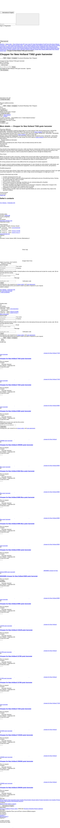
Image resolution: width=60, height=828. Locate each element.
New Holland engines (51, 46)
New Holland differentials (45, 49)
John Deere (52, 44)
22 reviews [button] (3, 219)
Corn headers (52, 800)
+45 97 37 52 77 (16, 232)
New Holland (7, 114)
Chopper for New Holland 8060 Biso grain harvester (17, 471)
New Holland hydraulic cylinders (8, 48)
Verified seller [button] (3, 214)
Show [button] (10, 227)
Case (26, 44)
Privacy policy (14, 808)
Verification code (27, 281)
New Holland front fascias (21, 46)
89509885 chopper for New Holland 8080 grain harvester (19, 576)
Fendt (44, 44)
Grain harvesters (12, 800)
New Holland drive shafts (36, 48)
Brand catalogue (38, 808)
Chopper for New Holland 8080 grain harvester (15, 411)
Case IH (30, 44)
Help (6, 803)
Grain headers (20, 800)
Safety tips (2, 195)
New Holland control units (15, 49)
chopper (5, 116)
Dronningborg (39, 44)
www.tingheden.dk (5, 234)
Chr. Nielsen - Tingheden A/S (7, 202)
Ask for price (4, 110)
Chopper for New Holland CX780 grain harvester (16, 656)
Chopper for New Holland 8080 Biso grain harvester (17, 497)
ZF (6, 45)
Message (17, 277)
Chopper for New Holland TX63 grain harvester (15, 358)
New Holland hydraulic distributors (37, 46)
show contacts (38, 132)
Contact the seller (5, 99)
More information (4, 314)
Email (17, 274)
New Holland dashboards (50, 48)
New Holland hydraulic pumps (30, 49)
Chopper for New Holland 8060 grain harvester (15, 550)
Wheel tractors (4, 800)
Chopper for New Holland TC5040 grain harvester (16, 735)
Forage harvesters (44, 800)
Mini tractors (8, 801)
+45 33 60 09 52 (16, 227)
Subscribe (3, 426)
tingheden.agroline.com (6, 220)
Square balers (35, 800)
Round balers (28, 800)
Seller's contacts (12, 803)
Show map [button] (25, 249)
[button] (30, 33)
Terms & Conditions (5, 808)
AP (23, 44)
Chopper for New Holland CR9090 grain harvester (16, 445)
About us (2, 803)
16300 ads (7, 215)
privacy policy (20, 284)
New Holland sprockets (42, 45)
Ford (47, 44)
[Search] (27, 19)
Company (18, 268)
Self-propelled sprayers (17, 801)
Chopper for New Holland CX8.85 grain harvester (16, 630)
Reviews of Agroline (29, 808)
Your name (19, 266)
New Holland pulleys (8, 46)
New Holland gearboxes (23, 48)
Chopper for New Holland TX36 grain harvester (15, 709)
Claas (33, 44)
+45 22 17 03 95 (16, 230)
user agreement (31, 284)
